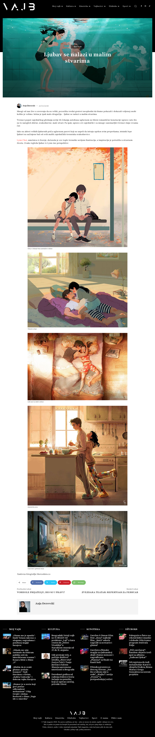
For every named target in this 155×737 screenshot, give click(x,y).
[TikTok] (150, 6)
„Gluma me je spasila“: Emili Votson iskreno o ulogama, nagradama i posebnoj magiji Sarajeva (24, 640)
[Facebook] (141, 6)
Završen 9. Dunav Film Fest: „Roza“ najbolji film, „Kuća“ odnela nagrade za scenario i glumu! (101, 640)
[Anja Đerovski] (19, 106)
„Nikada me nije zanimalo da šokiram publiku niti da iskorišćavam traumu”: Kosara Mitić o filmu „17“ (24, 656)
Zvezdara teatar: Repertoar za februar (110, 592)
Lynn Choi (22, 140)
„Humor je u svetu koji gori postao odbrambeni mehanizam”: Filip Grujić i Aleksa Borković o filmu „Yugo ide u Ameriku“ (24, 691)
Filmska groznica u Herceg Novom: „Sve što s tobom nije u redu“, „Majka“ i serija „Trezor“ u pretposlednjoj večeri (101, 673)
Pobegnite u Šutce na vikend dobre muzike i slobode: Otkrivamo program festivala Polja (140, 640)
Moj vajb (77, 47)
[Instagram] (145, 6)
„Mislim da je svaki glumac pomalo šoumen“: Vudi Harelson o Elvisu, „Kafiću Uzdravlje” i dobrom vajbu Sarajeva (24, 673)
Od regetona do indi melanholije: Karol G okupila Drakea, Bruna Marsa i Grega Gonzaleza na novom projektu (140, 668)
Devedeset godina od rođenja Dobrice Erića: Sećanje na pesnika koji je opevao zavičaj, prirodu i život (63, 679)
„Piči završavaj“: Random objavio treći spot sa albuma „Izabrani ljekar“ (140, 654)
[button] (135, 6)
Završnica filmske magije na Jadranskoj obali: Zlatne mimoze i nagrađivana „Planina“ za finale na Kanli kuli (101, 656)
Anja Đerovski (29, 106)
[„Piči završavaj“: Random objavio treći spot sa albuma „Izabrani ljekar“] (123, 651)
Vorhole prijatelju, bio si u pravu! (41, 592)
